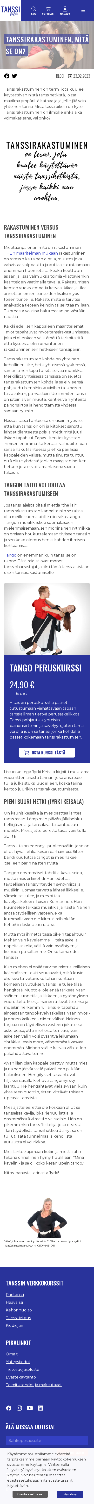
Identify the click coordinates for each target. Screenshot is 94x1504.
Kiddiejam (15, 1325)
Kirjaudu (65, 13)
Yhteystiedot (18, 1362)
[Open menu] (83, 10)
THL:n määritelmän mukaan (31, 253)
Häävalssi (14, 1302)
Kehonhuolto (19, 1310)
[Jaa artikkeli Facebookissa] (7, 76)
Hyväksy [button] (70, 1494)
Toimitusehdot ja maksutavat (34, 1385)
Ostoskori (48, 13)
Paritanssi (15, 1294)
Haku (33, 13)
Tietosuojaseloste (22, 1369)
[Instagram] (19, 1409)
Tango (10, 555)
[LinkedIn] (40, 1409)
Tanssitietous (18, 1318)
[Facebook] (9, 1409)
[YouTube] (30, 1409)
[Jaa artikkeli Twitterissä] (14, 76)
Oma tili (13, 1354)
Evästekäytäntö (21, 1377)
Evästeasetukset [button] (30, 1494)
